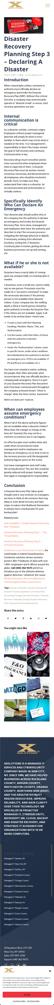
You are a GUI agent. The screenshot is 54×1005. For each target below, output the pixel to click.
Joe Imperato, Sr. (35, 75)
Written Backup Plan (28, 603)
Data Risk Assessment (29, 582)
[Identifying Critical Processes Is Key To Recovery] (15, 710)
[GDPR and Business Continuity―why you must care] (15, 688)
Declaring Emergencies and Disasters (22, 595)
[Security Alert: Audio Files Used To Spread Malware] (15, 643)
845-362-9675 (20, 959)
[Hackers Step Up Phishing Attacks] (38, 710)
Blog (21, 75)
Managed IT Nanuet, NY (14, 858)
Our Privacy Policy (19, 1001)
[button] (50, 971)
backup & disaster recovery (22, 587)
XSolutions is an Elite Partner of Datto (24, 550)
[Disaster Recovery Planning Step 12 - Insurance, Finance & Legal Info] (15, 665)
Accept (27, 995)
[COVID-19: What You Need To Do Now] (38, 643)
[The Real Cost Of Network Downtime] (38, 665)
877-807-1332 (17, 955)
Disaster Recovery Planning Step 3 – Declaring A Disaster (27, 54)
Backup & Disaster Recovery (19, 578)
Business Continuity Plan (33, 591)
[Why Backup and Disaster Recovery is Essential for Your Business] (38, 688)
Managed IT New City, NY (15, 864)
